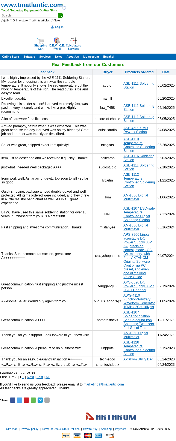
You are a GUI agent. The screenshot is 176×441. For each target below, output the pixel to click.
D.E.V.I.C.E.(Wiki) (57, 47)
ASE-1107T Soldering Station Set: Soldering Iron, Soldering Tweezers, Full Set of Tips (139, 320)
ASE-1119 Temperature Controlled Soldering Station (139, 145)
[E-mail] (47, 400)
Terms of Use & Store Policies (61, 428)
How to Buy (90, 428)
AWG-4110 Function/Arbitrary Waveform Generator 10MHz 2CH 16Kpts (139, 301)
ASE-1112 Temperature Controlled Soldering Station (139, 180)
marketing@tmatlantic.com (103, 384)
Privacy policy (29, 428)
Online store (20, 20)
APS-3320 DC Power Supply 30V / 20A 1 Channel (138, 286)
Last (39, 377)
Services (45, 56)
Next (30, 377)
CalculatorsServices (73, 47)
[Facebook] (12, 400)
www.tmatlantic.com (32, 4)
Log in (59, 26)
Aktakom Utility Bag (138, 359)
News (57, 20)
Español (108, 56)
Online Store (10, 56)
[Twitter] (19, 400)
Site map (11, 428)
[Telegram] (40, 400)
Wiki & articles (41, 20)
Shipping (106, 428)
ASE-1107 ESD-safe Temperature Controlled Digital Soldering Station (139, 214)
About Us (73, 56)
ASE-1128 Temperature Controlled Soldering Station (139, 348)
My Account (91, 56)
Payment (120, 428)
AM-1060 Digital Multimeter (135, 197)
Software (29, 56)
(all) (6, 20)
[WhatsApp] (33, 400)
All (48, 377)
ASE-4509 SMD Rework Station (135, 130)
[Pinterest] (26, 400)
